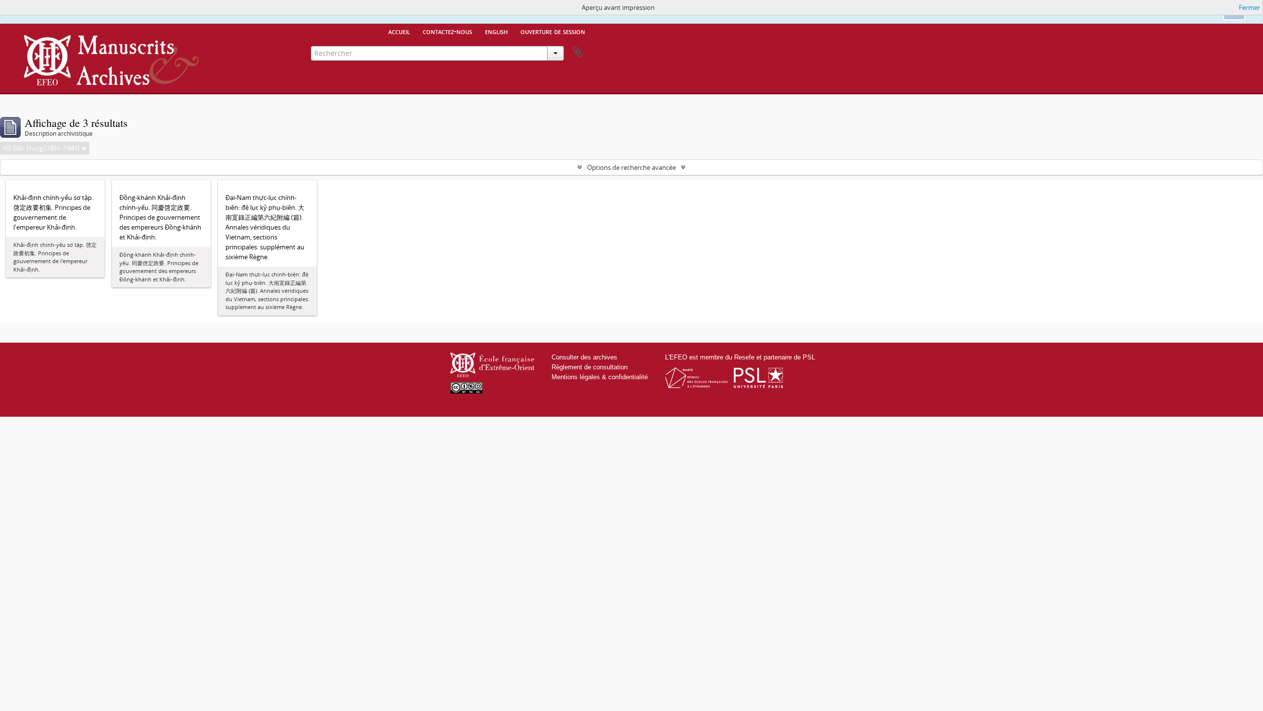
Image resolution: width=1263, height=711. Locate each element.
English (496, 31)
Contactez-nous (447, 31)
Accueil (399, 31)
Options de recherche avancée (631, 167)
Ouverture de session (552, 31)
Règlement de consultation (590, 367)
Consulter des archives (584, 357)
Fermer (1249, 7)
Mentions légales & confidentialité (600, 377)
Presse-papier (577, 52)
